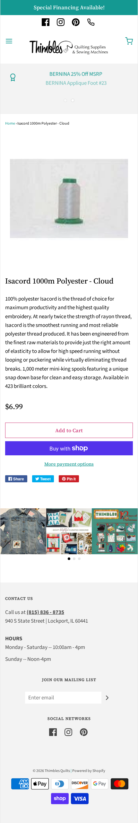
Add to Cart (69, 430)
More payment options (69, 464)
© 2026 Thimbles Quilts (51, 771)
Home (10, 123)
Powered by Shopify (88, 771)
